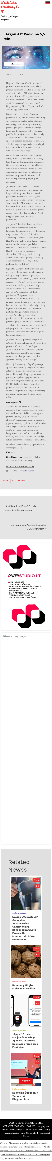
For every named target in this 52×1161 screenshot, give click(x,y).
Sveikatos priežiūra (27, 471)
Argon (5, 481)
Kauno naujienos (43, 1154)
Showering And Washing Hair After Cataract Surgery (29, 526)
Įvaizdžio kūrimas (33, 1150)
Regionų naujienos (8, 1158)
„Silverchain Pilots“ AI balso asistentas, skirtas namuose (21, 507)
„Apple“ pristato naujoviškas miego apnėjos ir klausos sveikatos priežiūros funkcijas (25, 1040)
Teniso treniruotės (9, 1154)
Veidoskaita (47, 1150)
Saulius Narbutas (16, 1150)
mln (13, 481)
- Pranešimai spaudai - (26, 1154)
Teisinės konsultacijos (38, 1142)
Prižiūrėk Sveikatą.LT (10, 7)
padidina (21, 481)
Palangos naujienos (25, 1158)
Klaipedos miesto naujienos (30, 1146)
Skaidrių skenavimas (9, 1146)
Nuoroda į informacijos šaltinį (20, 466)
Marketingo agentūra (18, 1142)
